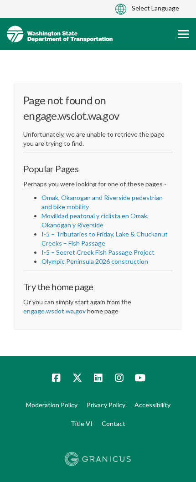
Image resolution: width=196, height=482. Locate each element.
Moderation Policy (51, 405)
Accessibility (152, 405)
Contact (113, 423)
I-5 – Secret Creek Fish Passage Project (98, 252)
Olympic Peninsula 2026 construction (94, 261)
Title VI (82, 423)
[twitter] (77, 378)
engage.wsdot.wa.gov (54, 311)
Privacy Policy (106, 405)
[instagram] (118, 378)
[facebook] (56, 378)
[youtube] (139, 378)
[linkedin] (98, 378)
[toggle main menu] (183, 34)
